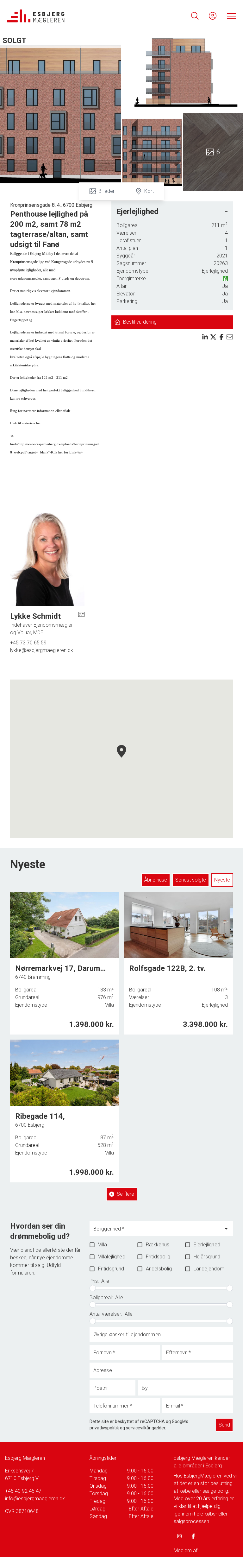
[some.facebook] (193, 1536)
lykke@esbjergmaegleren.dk (41, 650)
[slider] (93, 1288)
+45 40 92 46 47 (23, 1491)
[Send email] (230, 337)
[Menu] (230, 15)
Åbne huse (155, 880)
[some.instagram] (179, 1536)
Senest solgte (190, 880)
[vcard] (81, 623)
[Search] (195, 15)
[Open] (226, 1228)
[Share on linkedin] (205, 337)
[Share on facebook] (221, 337)
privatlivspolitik (104, 1427)
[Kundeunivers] (212, 15)
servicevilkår (138, 1427)
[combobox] (156, 1231)
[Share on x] (213, 337)
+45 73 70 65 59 (28, 643)
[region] (121, 759)
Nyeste (222, 880)
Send (224, 1425)
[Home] (64, 15)
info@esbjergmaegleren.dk (35, 1499)
